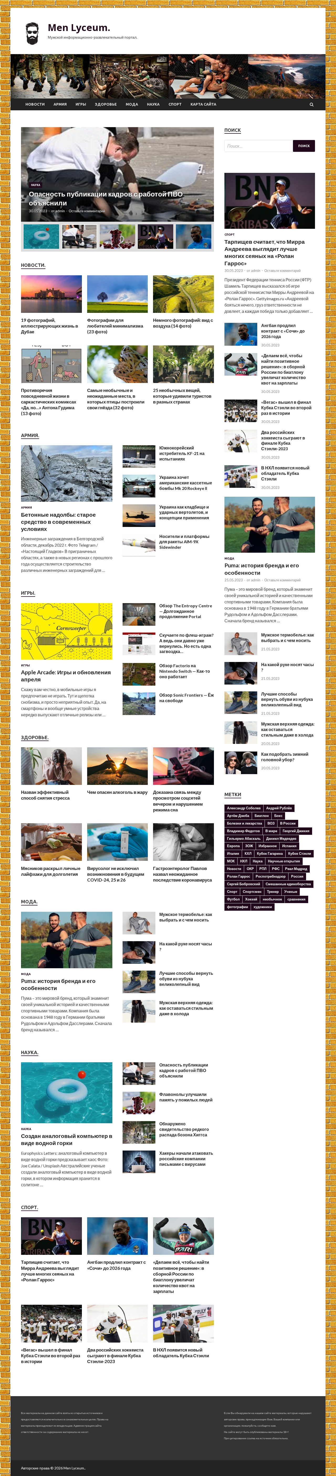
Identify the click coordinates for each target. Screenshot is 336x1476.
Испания (289, 846)
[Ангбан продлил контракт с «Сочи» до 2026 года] (117, 1256)
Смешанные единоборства (288, 884)
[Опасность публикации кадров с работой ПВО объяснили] (139, 1083)
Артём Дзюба (238, 816)
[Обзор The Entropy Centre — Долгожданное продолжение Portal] (139, 624)
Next (205, 174)
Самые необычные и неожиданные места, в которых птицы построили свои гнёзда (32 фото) (115, 398)
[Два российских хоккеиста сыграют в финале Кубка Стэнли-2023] (117, 1343)
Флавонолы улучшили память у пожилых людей (186, 1097)
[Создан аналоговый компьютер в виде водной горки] (66, 1124)
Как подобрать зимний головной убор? (284, 757)
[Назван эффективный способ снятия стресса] (51, 786)
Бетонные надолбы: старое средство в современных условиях (58, 521)
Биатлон (262, 816)
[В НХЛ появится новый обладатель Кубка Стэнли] (183, 1343)
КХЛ (248, 853)
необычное (272, 899)
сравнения (296, 899)
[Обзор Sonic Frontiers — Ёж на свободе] (139, 713)
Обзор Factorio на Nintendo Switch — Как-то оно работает (184, 671)
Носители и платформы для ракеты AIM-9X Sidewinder (184, 542)
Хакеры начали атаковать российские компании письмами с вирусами (186, 1159)
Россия (297, 876)
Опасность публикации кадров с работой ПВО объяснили (183, 1070)
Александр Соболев (244, 808)
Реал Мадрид (296, 869)
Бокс (278, 816)
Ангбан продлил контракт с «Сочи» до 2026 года (116, 1265)
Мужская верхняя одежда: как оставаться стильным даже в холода (186, 1008)
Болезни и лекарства (244, 823)
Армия (60, 104)
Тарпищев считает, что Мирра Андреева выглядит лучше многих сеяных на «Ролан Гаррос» (50, 1270)
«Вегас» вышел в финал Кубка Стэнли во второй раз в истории (50, 1355)
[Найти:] (269, 146)
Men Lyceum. (79, 27)
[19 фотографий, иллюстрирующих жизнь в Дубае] (51, 314)
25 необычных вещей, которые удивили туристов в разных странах (182, 396)
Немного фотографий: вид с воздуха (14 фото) (183, 323)
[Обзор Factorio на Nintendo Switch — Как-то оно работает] (139, 683)
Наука (153, 104)
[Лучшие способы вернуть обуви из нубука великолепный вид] (139, 991)
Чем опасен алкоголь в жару (117, 792)
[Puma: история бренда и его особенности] (66, 969)
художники (263, 907)
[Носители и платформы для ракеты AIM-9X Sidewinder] (139, 554)
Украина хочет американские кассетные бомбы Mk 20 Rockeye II (185, 483)
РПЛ (262, 869)
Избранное (268, 846)
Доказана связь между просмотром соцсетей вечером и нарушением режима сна (178, 800)
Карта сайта (203, 104)
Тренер (273, 891)
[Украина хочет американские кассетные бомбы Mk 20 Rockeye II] (139, 495)
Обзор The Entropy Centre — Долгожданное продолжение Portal (185, 611)
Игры (81, 104)
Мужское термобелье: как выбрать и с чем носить (185, 917)
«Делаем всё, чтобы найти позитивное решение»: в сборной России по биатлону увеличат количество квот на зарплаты (181, 1276)
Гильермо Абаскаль (244, 838)
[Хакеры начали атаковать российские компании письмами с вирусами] (139, 1171)
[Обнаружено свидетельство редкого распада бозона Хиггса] (139, 1142)
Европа (233, 846)
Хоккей (251, 899)
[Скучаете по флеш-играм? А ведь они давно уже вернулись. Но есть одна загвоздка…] (139, 653)
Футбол (233, 899)
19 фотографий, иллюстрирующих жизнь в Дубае (49, 325)
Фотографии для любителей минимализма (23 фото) (115, 325)
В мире (271, 831)
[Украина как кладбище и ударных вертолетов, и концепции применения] (139, 525)
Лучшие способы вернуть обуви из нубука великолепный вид (186, 979)
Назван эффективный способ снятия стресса (45, 795)
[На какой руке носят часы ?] (139, 962)
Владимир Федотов (243, 831)
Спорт (175, 104)
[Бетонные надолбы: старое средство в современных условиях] (66, 502)
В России (288, 823)
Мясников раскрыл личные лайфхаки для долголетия (50, 871)
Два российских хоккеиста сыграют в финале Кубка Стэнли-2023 (115, 1355)
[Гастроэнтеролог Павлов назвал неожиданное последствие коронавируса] (183, 862)
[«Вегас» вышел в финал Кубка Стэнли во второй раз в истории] (51, 1343)
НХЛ (243, 861)
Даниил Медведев (281, 838)
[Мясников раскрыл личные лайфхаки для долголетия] (51, 862)
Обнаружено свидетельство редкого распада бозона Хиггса (184, 1129)
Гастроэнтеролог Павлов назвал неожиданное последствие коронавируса (182, 874)
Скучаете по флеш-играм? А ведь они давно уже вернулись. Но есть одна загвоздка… (186, 643)
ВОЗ (271, 823)
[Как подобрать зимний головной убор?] (240, 772)
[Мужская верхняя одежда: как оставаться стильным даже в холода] (139, 1020)
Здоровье (106, 104)
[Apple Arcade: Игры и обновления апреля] (66, 660)
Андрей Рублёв (279, 808)
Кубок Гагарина (270, 853)
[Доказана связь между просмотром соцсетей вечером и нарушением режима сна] (183, 786)
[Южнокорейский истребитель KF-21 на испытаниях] (139, 466)
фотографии (237, 907)
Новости (35, 104)
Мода (132, 104)
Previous (29, 174)
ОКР (250, 869)
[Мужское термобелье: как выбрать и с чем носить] (139, 932)
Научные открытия (284, 861)
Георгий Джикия (296, 831)
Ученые (290, 891)
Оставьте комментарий (87, 211)
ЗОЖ (249, 846)
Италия (233, 853)
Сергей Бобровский (243, 884)
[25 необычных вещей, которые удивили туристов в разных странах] (183, 384)
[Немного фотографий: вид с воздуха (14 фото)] (183, 314)
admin (60, 211)
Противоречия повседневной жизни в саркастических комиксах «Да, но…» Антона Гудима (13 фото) (48, 401)
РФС (276, 869)
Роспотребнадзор (271, 876)
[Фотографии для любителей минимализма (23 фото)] (117, 314)
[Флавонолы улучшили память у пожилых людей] (139, 1112)
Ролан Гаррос (238, 876)
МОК (231, 861)
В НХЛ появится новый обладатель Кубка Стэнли (181, 1352)
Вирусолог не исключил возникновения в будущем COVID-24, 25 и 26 (115, 874)
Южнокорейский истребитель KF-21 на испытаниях (181, 453)
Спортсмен (252, 891)
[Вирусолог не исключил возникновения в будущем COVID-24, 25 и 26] (117, 862)
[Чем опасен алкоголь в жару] (117, 786)
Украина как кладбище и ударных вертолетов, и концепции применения (184, 512)
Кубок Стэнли (299, 853)
